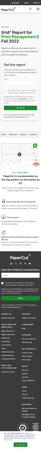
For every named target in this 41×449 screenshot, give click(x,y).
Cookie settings (28, 398)
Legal (3, 348)
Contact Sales (27, 353)
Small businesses (7, 352)
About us (25, 370)
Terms (24, 391)
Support (36, 3)
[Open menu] (38, 9)
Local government (8, 359)
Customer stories (8, 372)
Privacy (25, 394)
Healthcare (5, 338)
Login (26, 3)
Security (25, 377)
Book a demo (27, 356)
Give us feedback (28, 380)
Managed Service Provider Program (29, 415)
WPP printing (27, 342)
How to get (26, 360)
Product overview (8, 318)
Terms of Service (20, 117)
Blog (23, 328)
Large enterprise (7, 355)
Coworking (5, 341)
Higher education (8, 334)
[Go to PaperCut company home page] (20, 257)
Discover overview (29, 339)
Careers (25, 373)
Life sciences (6, 345)
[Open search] (30, 9)
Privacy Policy (22, 99)
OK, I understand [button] (20, 445)
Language (15, 3)
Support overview (29, 318)
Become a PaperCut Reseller (29, 409)
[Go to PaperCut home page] (8, 9)
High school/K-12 (7, 331)
